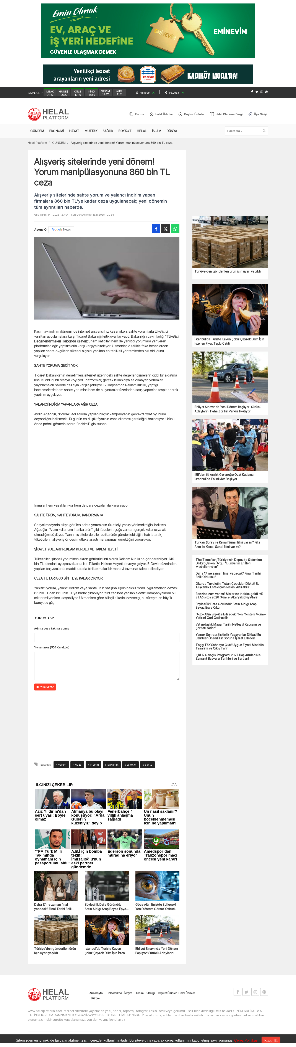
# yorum (61, 703)
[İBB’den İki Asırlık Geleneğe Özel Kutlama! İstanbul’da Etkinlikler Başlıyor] (230, 445)
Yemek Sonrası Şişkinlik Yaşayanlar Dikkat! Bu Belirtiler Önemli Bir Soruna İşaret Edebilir (228, 636)
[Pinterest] (266, 92)
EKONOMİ (56, 131)
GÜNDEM (37, 131)
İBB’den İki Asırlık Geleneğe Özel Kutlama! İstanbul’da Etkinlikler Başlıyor (224, 477)
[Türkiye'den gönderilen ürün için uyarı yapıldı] (56, 870)
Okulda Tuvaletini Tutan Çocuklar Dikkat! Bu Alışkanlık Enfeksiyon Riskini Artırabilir (228, 585)
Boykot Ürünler (167, 932)
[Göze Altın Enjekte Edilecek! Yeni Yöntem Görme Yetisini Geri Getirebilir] (157, 825)
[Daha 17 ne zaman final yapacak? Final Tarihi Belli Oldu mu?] (56, 825)
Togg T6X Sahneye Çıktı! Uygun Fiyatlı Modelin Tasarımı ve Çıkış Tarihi (230, 646)
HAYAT (74, 131)
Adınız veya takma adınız (51, 628)
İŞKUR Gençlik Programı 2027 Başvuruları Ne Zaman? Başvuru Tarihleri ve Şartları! (228, 656)
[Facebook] (252, 92)
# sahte (147, 703)
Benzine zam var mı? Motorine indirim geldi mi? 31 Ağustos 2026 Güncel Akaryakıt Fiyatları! (229, 595)
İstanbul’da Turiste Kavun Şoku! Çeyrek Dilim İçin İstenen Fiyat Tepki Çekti (107, 890)
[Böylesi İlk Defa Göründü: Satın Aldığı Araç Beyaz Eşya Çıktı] (107, 825)
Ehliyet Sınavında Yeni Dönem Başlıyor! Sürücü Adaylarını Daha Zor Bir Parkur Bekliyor (156, 890)
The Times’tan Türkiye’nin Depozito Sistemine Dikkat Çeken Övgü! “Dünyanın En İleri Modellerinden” (229, 563)
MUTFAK (91, 131)
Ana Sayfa (96, 932)
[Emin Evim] (148, 30)
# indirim (93, 703)
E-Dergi (150, 932)
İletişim (128, 932)
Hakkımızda (114, 932)
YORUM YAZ (47, 687)
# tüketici (130, 703)
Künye (95, 937)
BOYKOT (125, 131)
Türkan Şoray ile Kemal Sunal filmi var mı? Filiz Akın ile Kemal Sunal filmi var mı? (227, 544)
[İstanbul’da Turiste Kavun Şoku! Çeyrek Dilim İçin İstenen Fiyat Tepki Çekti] (107, 870)
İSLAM (156, 131)
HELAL (142, 131)
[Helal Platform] (50, 114)
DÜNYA (172, 131)
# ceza (77, 703)
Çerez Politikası (246, 1040)
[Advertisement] (106, 464)
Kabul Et (271, 1040)
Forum (140, 932)
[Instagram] (261, 92)
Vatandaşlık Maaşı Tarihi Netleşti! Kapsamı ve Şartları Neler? (228, 626)
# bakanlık (111, 703)
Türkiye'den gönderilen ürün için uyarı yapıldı (55, 890)
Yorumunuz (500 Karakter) (51, 647)
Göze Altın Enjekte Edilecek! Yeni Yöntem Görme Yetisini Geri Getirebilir (155, 846)
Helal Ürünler (187, 932)
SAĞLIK (108, 131)
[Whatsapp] (175, 228)
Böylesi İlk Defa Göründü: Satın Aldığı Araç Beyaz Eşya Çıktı (105, 846)
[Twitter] (257, 92)
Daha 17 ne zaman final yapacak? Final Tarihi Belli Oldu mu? (53, 846)
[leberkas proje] (148, 74)
